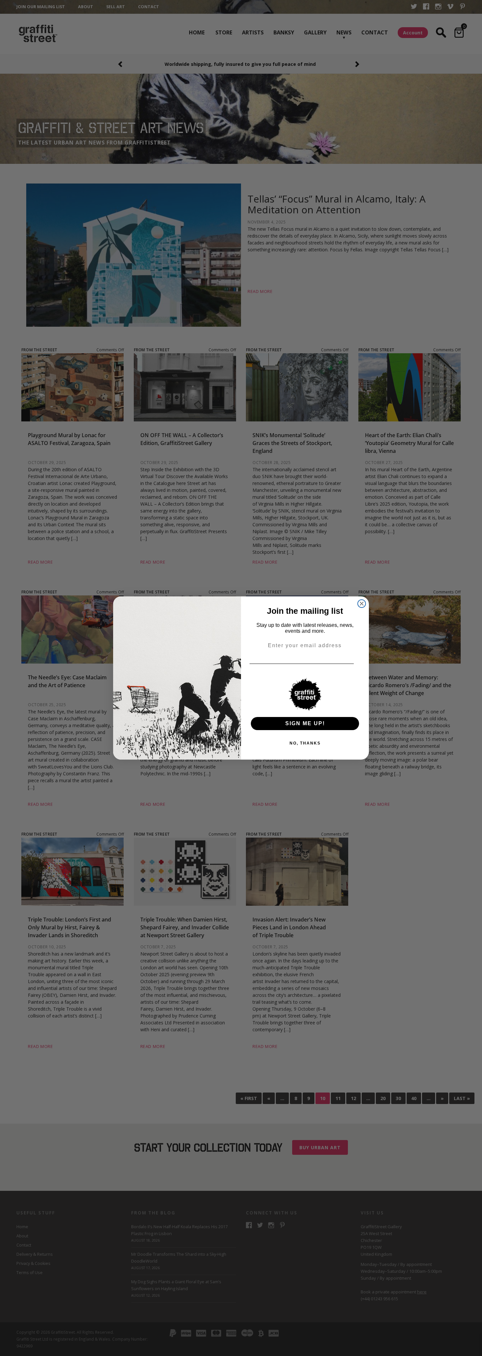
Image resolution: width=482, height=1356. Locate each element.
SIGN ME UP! (305, 723)
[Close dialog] (362, 604)
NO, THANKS (305, 743)
